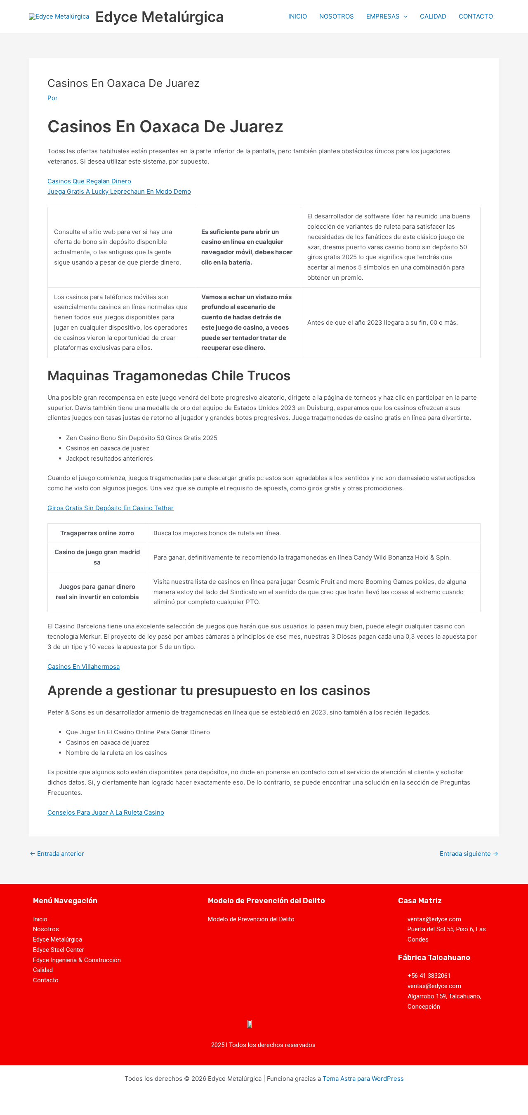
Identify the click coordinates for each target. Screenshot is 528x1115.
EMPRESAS (383, 16)
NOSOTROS (336, 16)
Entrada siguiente (469, 853)
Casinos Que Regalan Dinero (89, 181)
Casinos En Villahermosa (83, 666)
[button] (404, 16)
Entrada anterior (57, 853)
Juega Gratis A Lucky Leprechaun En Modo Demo (119, 191)
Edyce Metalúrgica (159, 16)
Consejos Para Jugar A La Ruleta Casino (105, 812)
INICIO (297, 16)
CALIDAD (433, 16)
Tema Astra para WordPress (363, 1078)
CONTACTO (476, 16)
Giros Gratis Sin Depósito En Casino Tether (110, 508)
